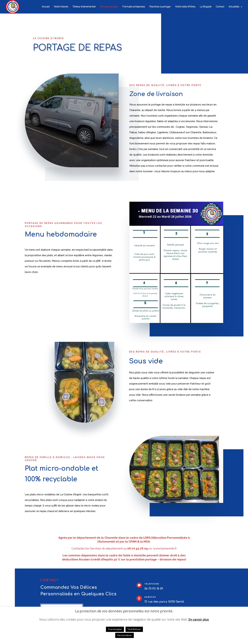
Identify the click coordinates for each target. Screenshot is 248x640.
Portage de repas (109, 7)
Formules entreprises (133, 7)
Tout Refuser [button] (134, 629)
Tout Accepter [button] (115, 629)
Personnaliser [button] (124, 635)
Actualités (234, 7)
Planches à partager (160, 7)
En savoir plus (198, 619)
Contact (220, 7)
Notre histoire (61, 7)
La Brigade (205, 7)
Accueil (45, 7)
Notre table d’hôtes (185, 7)
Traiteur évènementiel (84, 7)
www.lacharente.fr (165, 548)
